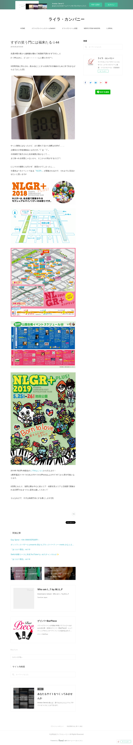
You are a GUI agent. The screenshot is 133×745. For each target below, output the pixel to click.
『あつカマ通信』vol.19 (20, 549)
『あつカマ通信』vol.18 (20, 559)
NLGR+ (39, 170)
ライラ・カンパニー (67, 19)
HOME (22, 28)
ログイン (111, 4)
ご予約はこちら (36, 470)
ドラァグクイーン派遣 (69, 28)
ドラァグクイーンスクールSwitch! (43, 28)
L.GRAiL (110, 28)
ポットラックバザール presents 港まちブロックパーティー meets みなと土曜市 (43, 544)
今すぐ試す (95, 4)
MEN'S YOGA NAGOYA (92, 28)
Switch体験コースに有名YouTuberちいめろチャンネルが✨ (35, 554)
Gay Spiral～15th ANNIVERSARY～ (25, 539)
